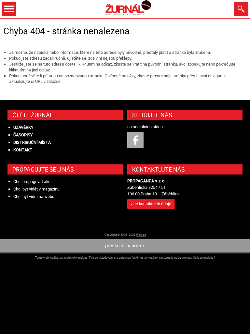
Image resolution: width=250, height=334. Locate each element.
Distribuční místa (32, 142)
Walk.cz (141, 234)
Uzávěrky (23, 127)
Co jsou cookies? (204, 257)
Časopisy (23, 135)
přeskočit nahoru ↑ (125, 245)
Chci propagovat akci (32, 181)
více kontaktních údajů (151, 203)
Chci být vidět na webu (33, 196)
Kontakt (22, 150)
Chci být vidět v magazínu (36, 189)
